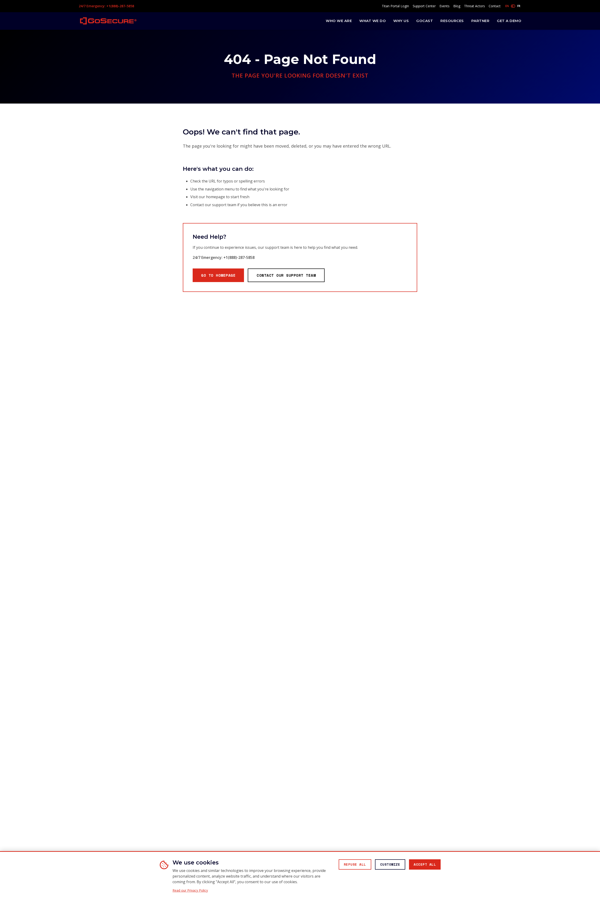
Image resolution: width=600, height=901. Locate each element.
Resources (452, 21)
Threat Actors (474, 6)
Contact (495, 6)
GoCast (424, 21)
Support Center (424, 6)
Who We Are (339, 21)
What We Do (372, 21)
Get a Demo (509, 21)
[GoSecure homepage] (108, 21)
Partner (480, 21)
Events (444, 6)
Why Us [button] (401, 21)
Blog (456, 6)
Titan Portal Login (395, 6)
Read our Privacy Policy (190, 890)
